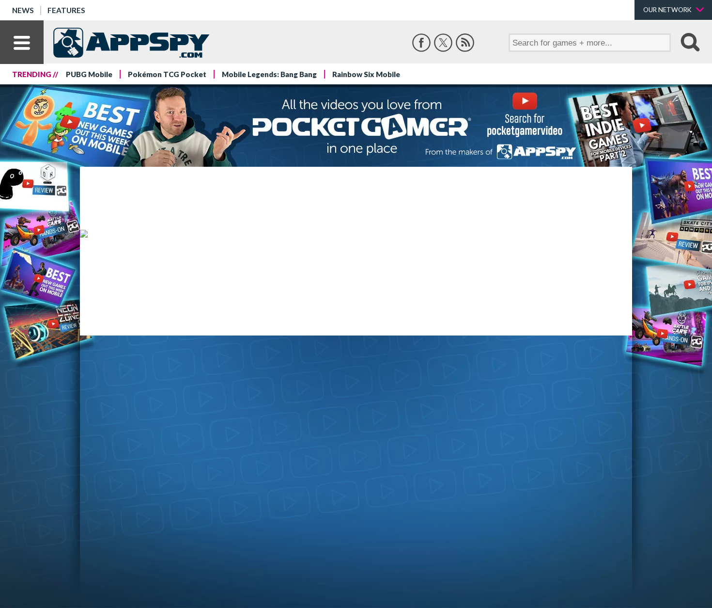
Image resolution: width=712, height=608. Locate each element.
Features (66, 10)
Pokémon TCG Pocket (167, 74)
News (23, 10)
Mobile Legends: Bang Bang (269, 74)
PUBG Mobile (89, 74)
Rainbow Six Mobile (366, 74)
